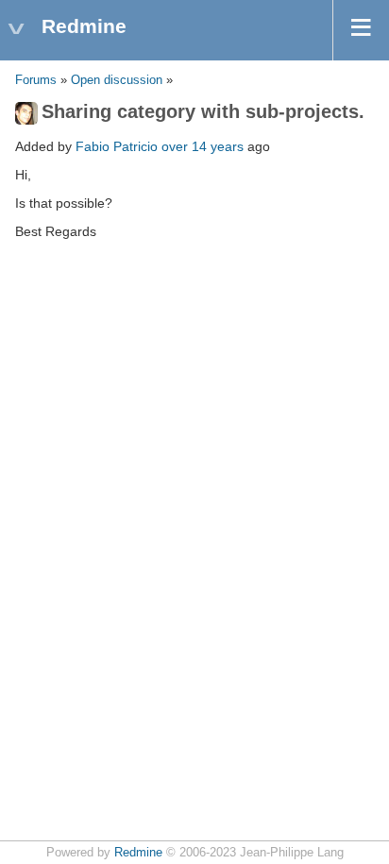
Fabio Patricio (117, 146)
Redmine (138, 852)
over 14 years (202, 146)
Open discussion (116, 80)
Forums (36, 80)
